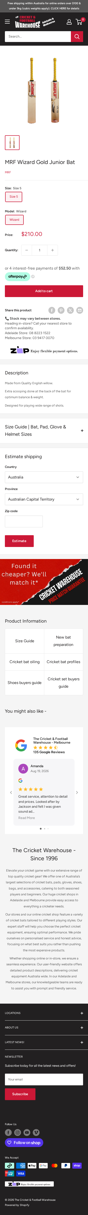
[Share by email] (79, 310)
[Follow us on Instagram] (17, 1132)
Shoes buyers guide (25, 682)
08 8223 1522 (39, 333)
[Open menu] (7, 22)
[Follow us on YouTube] (26, 1132)
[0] (79, 22)
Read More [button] (26, 818)
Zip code (11, 511)
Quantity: (11, 250)
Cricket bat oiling (25, 661)
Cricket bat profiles (63, 661)
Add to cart (44, 291)
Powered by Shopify (17, 1205)
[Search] (77, 36)
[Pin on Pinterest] (61, 310)
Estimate (19, 541)
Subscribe (20, 1094)
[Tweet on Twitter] (70, 310)
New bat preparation (63, 641)
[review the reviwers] (20, 781)
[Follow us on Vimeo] (36, 1132)
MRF (8, 172)
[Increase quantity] (52, 250)
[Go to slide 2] (44, 828)
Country (11, 467)
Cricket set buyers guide (63, 683)
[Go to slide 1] (41, 829)
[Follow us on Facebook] (8, 1132)
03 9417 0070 (43, 338)
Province (11, 489)
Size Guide (24, 641)
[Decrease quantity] (27, 250)
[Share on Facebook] (51, 310)
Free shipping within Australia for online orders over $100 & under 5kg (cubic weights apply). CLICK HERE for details (44, 6)
